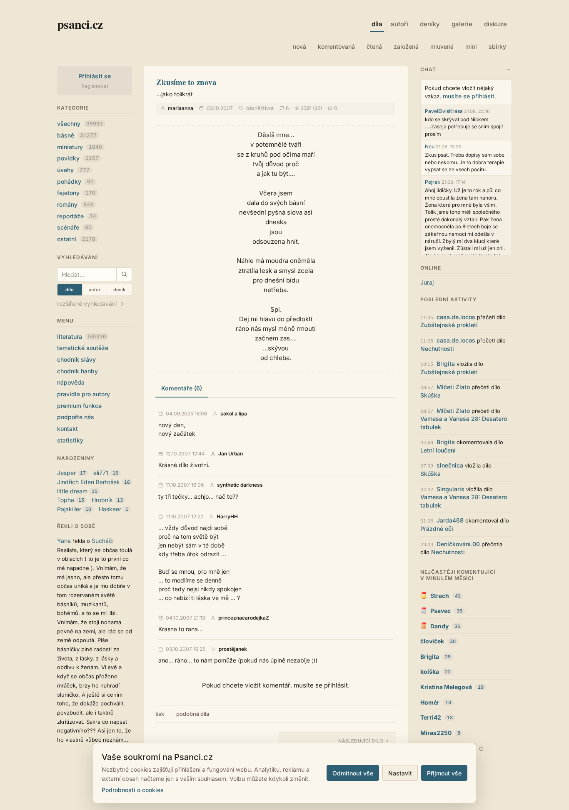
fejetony (76, 192)
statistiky (70, 440)
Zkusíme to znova (186, 82)
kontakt (67, 428)
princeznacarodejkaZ (243, 617)
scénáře (74, 227)
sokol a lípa (233, 413)
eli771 (100, 472)
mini (471, 46)
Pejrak (432, 182)
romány (75, 204)
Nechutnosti (437, 348)
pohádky (75, 181)
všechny (80, 123)
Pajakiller (69, 508)
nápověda (71, 382)
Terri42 (430, 717)
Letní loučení (438, 450)
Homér (429, 702)
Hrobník (102, 499)
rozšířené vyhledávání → (90, 303)
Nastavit (400, 773)
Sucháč (102, 540)
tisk (159, 713)
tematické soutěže (82, 347)
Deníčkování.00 (458, 544)
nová (299, 46)
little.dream (72, 491)
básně (77, 135)
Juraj (427, 282)
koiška (429, 671)
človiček (432, 641)
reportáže (76, 216)
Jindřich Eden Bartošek (88, 481)
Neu (429, 146)
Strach (439, 595)
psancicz (79, 24)
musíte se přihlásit (468, 96)
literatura (81, 336)
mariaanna (180, 108)
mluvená (442, 46)
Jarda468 (450, 520)
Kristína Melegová (446, 686)
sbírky (497, 46)
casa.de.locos (456, 316)
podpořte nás (75, 416)
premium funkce (79, 405)
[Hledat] (124, 274)
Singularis (450, 488)
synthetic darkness (240, 485)
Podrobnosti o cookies (133, 789)
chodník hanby (77, 371)
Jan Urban (230, 453)
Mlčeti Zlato (453, 386)
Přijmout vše (444, 773)
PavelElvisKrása (444, 111)
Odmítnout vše (352, 773)
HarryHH (227, 516)
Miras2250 (436, 732)
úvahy (73, 169)
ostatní (76, 238)
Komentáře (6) (181, 388)
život (268, 108)
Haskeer (110, 508)
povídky (78, 158)
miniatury (79, 146)
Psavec (440, 610)
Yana (64, 540)
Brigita (446, 363)
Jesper (66, 472)
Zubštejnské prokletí (449, 324)
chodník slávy (76, 359)
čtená (374, 46)
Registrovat (94, 86)
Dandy (439, 626)
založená (406, 46)
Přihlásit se (94, 76)
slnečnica (450, 465)
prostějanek (233, 649)
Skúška (430, 395)
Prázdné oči (436, 528)
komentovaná (336, 46)
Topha (65, 499)
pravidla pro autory (83, 394)
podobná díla (192, 713)
